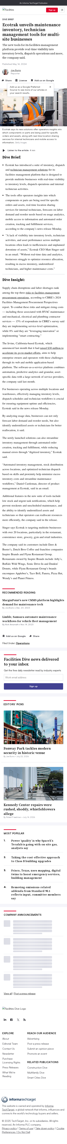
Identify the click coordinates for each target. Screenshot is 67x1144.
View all (8, 993)
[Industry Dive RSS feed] (24, 1019)
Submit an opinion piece (40, 1048)
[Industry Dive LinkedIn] (5, 1019)
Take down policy (44, 1128)
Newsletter (8, 1053)
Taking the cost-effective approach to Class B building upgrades (35, 859)
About (5, 1038)
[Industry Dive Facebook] (11, 1019)
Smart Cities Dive (36, 1077)
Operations (23, 643)
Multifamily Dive (35, 1072)
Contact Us (8, 1048)
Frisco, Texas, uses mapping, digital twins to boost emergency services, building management (36, 874)
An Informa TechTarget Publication (34, 3)
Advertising (33, 1038)
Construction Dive (37, 1067)
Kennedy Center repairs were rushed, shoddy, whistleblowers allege (29, 809)
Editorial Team (10, 1043)
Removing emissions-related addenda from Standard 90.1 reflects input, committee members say (36, 892)
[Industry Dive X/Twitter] (18, 1019)
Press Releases (10, 1067)
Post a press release (25, 993)
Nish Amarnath (12, 624)
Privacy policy (9, 1128)
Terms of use (26, 1128)
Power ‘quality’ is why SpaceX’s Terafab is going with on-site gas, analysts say (34, 844)
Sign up (52, 10)
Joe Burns (16, 70)
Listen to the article (21, 150)
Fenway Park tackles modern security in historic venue (27, 750)
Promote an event (37, 1053)
